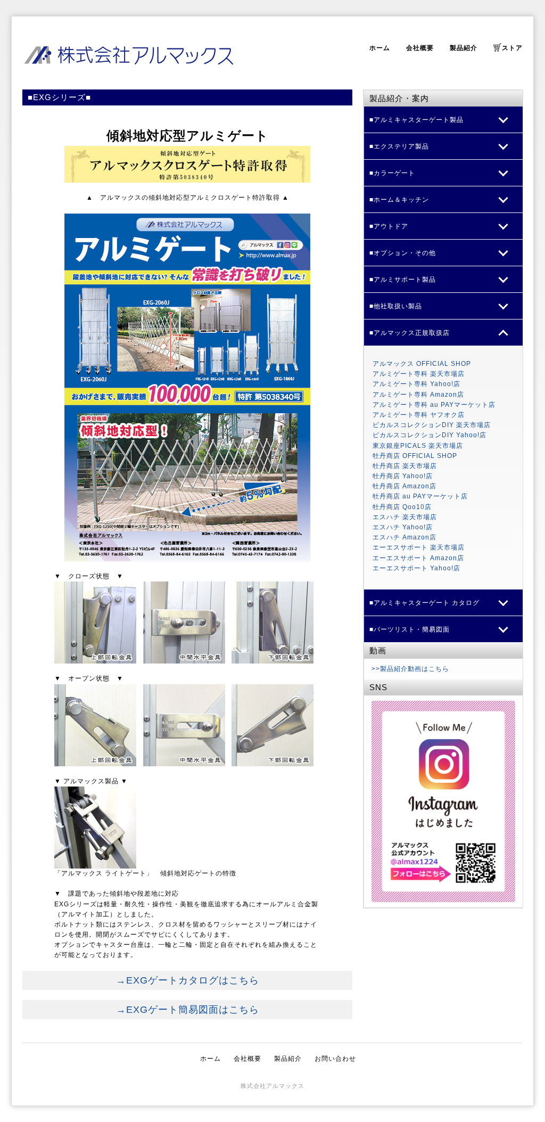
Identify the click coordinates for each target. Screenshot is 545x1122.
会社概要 (420, 48)
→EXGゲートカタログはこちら (187, 980)
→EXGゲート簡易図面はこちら (187, 1009)
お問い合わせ (335, 1058)
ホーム (379, 48)
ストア (512, 48)
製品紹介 (463, 48)
